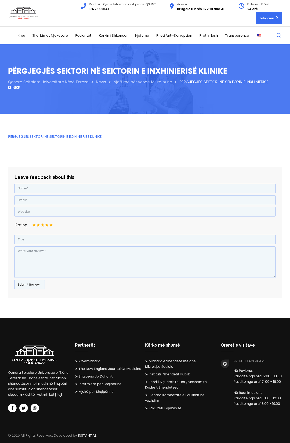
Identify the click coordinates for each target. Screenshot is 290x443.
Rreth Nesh (208, 35)
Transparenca (237, 35)
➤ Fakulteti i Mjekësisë (163, 408)
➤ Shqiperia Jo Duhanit (94, 376)
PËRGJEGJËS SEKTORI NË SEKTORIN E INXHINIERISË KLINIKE (55, 136)
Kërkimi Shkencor (113, 35)
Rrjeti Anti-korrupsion (174, 35)
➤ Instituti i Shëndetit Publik (167, 374)
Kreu (21, 35)
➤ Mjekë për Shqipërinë (94, 391)
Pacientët (83, 35)
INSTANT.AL (87, 435)
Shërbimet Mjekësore (50, 35)
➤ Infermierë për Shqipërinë (98, 384)
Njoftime (142, 35)
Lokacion (267, 18)
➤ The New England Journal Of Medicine (108, 368)
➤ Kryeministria (87, 361)
